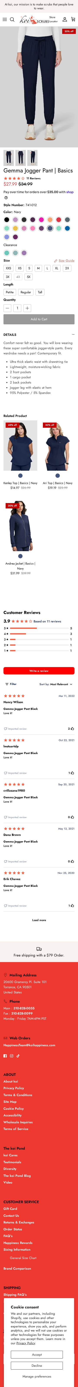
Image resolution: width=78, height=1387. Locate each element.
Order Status (12, 1229)
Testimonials (12, 1162)
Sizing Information (16, 1249)
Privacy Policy (25, 1343)
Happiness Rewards (17, 1242)
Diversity (9, 1168)
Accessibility (12, 1115)
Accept (37, 1354)
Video (7, 1182)
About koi (10, 1081)
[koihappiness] (34, 19)
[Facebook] (5, 1055)
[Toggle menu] (5, 19)
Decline (37, 1365)
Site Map (9, 1101)
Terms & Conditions (17, 1095)
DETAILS (9, 334)
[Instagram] (11, 1055)
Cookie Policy (13, 1108)
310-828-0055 (23, 1008)
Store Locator (53, 19)
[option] (39, 87)
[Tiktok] (18, 1055)
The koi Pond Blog (17, 1175)
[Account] (63, 19)
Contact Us (11, 1215)
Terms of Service (15, 1129)
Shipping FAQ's (15, 1294)
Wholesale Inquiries (18, 1122)
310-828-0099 (22, 1013)
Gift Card (10, 1208)
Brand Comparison (17, 1268)
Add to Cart (39, 319)
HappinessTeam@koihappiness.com (29, 1045)
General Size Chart (23, 1258)
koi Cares (10, 1155)
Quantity (9, 300)
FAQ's (8, 1236)
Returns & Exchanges (18, 1222)
